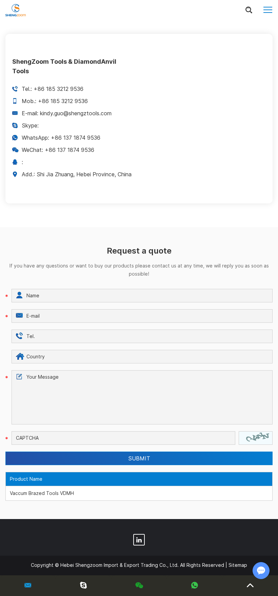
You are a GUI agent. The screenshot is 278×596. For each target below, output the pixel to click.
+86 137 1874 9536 (75, 137)
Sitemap (238, 565)
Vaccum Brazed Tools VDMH (42, 493)
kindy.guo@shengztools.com (76, 113)
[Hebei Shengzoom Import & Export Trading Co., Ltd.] (15, 10)
